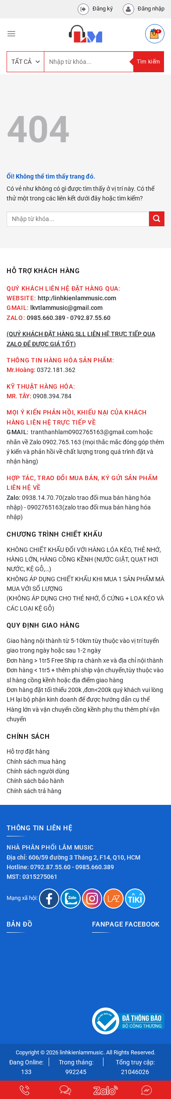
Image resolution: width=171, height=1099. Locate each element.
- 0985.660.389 (93, 867)
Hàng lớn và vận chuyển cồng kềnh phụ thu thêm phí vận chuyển (83, 714)
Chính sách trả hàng (34, 790)
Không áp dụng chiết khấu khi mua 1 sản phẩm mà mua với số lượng (85, 584)
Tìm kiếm (148, 62)
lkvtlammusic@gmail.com (66, 307)
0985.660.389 (46, 317)
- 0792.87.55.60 (88, 317)
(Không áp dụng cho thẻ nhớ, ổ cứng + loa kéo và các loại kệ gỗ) (85, 603)
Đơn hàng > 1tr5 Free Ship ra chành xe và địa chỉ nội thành (85, 660)
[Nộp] (156, 219)
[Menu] (11, 34)
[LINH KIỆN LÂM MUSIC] (85, 33)
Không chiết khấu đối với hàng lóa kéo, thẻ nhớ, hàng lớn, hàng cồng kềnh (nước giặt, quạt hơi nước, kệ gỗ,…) (84, 559)
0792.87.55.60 (50, 867)
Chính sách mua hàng (36, 761)
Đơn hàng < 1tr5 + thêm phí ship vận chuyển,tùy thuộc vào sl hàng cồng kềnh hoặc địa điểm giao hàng (85, 675)
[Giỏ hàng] (154, 34)
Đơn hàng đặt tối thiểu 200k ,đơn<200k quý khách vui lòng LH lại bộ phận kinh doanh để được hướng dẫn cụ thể (85, 694)
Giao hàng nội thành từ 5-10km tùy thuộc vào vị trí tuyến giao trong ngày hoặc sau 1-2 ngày (83, 645)
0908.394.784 (52, 396)
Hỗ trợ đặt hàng (28, 751)
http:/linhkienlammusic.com (77, 298)
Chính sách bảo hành (35, 780)
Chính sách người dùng (38, 771)
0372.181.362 (56, 369)
